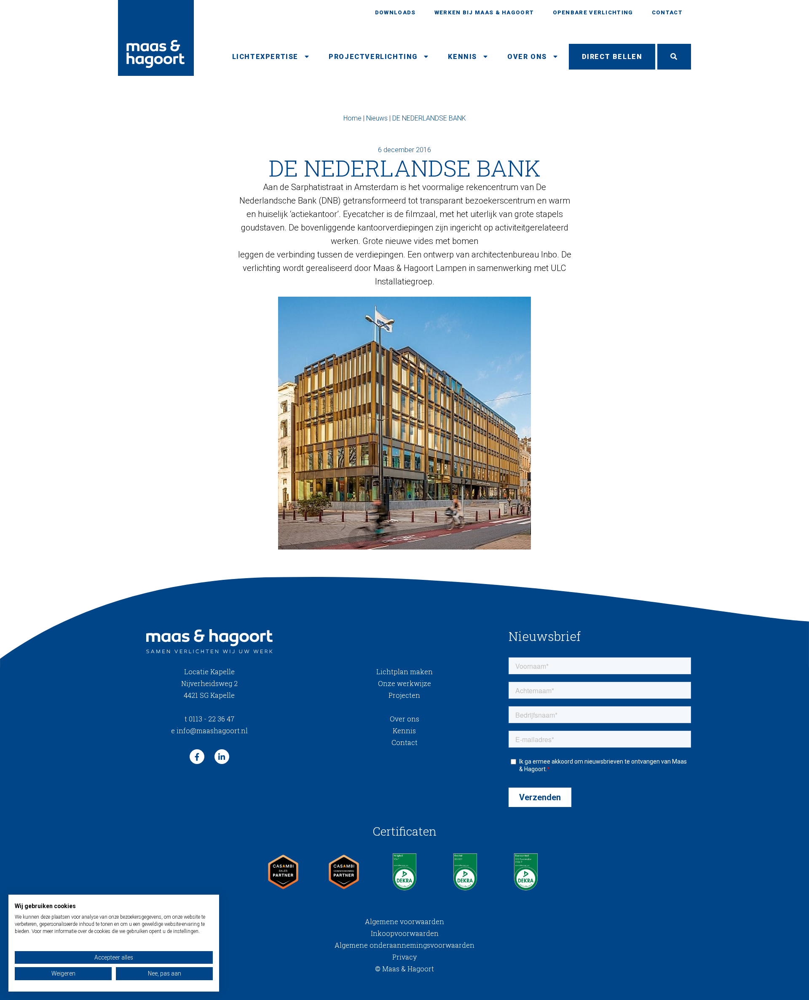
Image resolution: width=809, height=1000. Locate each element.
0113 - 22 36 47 (209, 718)
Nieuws (377, 118)
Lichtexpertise (265, 57)
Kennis (462, 57)
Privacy (404, 956)
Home (352, 118)
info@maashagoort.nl (209, 730)
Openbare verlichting (593, 12)
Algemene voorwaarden (404, 921)
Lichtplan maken (404, 671)
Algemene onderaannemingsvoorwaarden (404, 945)
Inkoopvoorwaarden (405, 933)
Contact (667, 12)
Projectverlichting (373, 57)
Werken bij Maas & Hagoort (484, 12)
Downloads (395, 12)
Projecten (404, 695)
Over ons (527, 57)
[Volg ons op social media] (197, 756)
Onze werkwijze (404, 683)
